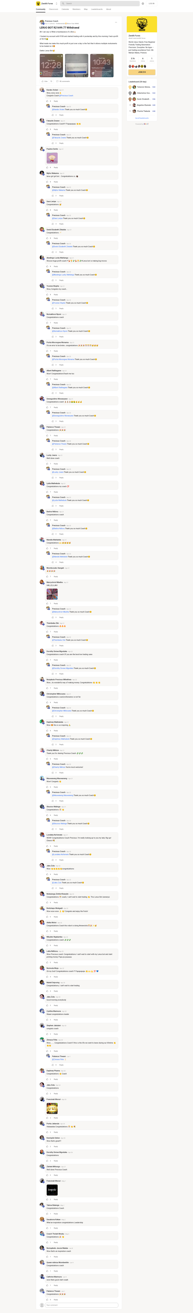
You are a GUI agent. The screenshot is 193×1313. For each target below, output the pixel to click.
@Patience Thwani (59, 444)
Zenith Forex (134, 35)
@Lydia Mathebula (59, 500)
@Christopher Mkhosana (61, 711)
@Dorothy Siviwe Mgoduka (62, 668)
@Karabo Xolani (58, 109)
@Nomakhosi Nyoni (59, 331)
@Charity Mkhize (58, 767)
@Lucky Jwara (57, 472)
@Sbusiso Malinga (59, 823)
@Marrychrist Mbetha (60, 612)
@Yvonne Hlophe (58, 303)
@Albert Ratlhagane (59, 387)
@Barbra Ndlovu (58, 528)
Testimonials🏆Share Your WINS (67, 23)
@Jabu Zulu (56, 883)
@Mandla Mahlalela (59, 557)
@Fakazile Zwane (59, 138)
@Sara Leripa (57, 218)
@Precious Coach (66, 96)
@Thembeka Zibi (58, 640)
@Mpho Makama (58, 190)
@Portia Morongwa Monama (63, 359)
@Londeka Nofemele (60, 854)
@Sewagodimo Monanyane (62, 416)
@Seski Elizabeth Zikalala (62, 246)
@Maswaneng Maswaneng (62, 795)
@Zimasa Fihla (58, 1059)
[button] (51, 65)
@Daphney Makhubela (60, 739)
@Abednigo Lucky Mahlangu (63, 275)
